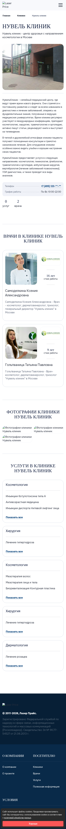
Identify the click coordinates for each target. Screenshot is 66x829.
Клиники (21, 15)
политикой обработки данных (17, 818)
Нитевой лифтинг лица (45, 508)
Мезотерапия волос (18, 576)
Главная (6, 15)
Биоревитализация (17, 588)
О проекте (8, 773)
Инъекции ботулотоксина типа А (26, 496)
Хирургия (13, 531)
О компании (9, 767)
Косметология (17, 485)
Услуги (37, 780)
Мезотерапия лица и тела (21, 582)
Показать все (14, 517)
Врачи (36, 773)
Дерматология (17, 645)
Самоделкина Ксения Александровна (21, 293)
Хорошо (33, 823)
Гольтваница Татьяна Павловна (29, 365)
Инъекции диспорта (18, 508)
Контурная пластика (42, 588)
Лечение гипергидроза (20, 542)
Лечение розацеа (16, 656)
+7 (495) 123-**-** (51, 186)
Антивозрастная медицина (22, 502)
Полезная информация (46, 786)
